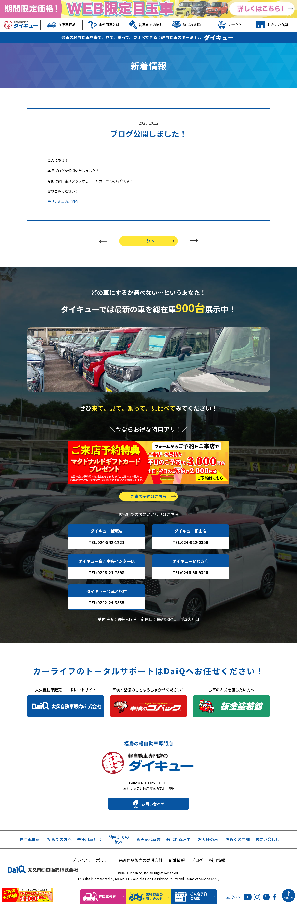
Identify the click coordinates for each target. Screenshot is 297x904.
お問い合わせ (152, 803)
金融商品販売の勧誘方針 (140, 860)
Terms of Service (197, 878)
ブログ (197, 860)
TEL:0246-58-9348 (190, 572)
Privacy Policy (167, 878)
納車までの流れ (151, 24)
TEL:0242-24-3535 (106, 602)
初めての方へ (59, 839)
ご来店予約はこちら (148, 496)
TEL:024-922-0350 (190, 542)
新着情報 (177, 860)
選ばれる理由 (193, 24)
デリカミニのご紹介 (62, 201)
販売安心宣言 (148, 839)
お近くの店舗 (277, 24)
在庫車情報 (67, 24)
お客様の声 (208, 839)
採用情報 (217, 860)
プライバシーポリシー (92, 860)
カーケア (235, 24)
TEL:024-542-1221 (106, 542)
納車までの (119, 839)
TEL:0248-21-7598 (106, 572)
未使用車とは (109, 24)
